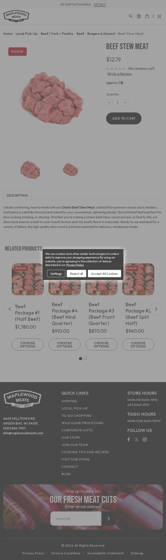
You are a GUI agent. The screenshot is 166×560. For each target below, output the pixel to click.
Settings (56, 273)
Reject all (76, 273)
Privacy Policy (74, 265)
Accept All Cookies (104, 273)
